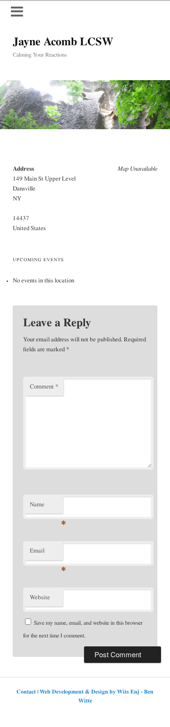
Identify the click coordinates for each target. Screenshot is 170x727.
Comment (44, 387)
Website (40, 598)
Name (46, 508)
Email (46, 554)
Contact (26, 691)
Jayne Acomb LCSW (63, 42)
